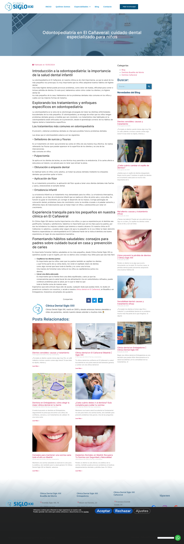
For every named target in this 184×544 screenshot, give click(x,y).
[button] (88, 300)
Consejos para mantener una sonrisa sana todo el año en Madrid (51, 456)
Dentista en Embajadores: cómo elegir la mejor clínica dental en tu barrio (50, 404)
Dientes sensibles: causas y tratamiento (50, 353)
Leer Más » (35, 366)
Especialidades (81, 7)
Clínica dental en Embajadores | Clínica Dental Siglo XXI (131, 348)
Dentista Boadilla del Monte (133, 72)
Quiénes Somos (63, 7)
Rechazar (123, 510)
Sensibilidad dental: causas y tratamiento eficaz (130, 302)
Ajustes (142, 510)
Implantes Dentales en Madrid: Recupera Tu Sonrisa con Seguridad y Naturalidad (94, 456)
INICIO (48, 7)
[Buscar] (149, 86)
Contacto (107, 7)
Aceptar (103, 510)
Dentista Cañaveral (129, 75)
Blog (97, 7)
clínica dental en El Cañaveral (88, 289)
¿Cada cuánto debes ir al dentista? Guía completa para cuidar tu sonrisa (93, 404)
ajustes (86, 512)
